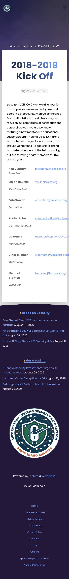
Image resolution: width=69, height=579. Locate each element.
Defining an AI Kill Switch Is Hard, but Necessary (32, 384)
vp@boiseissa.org (46, 182)
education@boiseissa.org (51, 200)
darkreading (36, 360)
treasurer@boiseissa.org (50, 273)
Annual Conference (34, 565)
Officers (34, 551)
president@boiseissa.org (50, 168)
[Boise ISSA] (7, 8)
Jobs (34, 545)
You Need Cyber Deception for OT (24, 378)
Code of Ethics (34, 525)
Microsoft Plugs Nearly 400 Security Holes (28, 341)
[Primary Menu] (64, 8)
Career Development (34, 512)
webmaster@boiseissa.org (52, 255)
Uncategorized (25, 46)
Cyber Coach (34, 519)
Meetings (34, 538)
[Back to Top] (34, 503)
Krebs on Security (36, 313)
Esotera (33, 476)
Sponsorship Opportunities (34, 558)
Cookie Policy (34, 532)
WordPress (48, 476)
